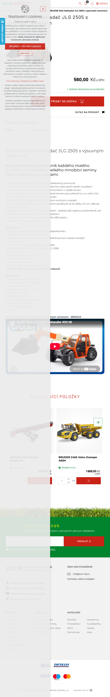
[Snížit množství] (68, 482)
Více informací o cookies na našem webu (25, 81)
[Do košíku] (88, 480)
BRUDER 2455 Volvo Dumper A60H (78, 459)
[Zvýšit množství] (68, 479)
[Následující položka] (98, 422)
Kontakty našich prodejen (81, 579)
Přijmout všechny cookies (25, 46)
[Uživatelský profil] (92, 3)
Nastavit (25, 53)
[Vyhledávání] (80, 3)
